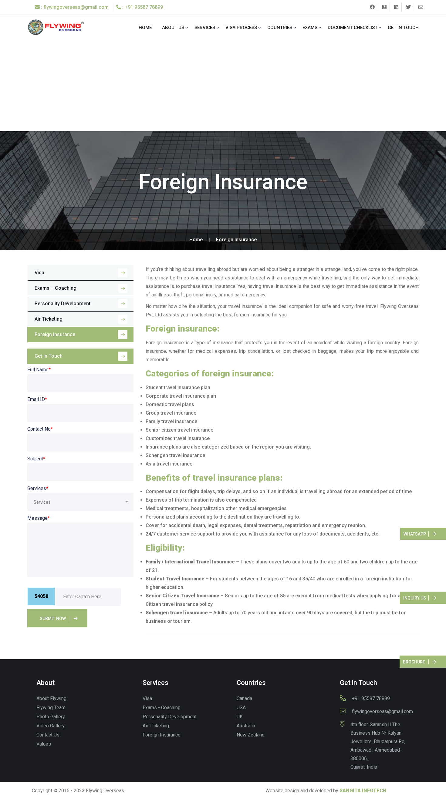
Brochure (414, 661)
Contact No (40, 429)
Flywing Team (51, 707)
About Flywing (51, 698)
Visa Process (241, 27)
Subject (36, 459)
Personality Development (62, 303)
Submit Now (53, 618)
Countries (279, 27)
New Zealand (251, 735)
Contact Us (47, 735)
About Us (173, 27)
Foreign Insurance (55, 334)
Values (43, 744)
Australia (246, 726)
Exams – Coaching (55, 288)
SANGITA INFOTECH (363, 790)
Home (145, 27)
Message (38, 518)
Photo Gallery (50, 717)
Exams (309, 27)
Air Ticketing (49, 319)
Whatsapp (415, 534)
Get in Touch (403, 27)
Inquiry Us (414, 598)
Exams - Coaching (162, 707)
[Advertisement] (223, 85)
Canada (244, 698)
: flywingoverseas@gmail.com (74, 7)
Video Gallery (50, 726)
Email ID (37, 399)
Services (204, 27)
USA (241, 707)
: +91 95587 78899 (142, 7)
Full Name (39, 369)
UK (240, 717)
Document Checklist (352, 27)
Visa (39, 272)
